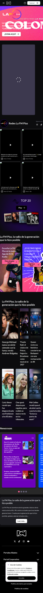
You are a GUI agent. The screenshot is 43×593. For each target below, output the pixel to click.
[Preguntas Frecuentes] (25, 3)
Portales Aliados (10, 553)
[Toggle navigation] (4, 3)
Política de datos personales (21, 584)
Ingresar (32, 3)
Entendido (21, 578)
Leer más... (22, 521)
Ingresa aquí (31, 265)
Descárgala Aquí (9, 262)
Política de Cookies (12, 574)
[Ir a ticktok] (15, 541)
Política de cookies (21, 588)
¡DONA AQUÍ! (10, 34)
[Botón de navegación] (19, 491)
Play (20, 208)
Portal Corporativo (11, 559)
